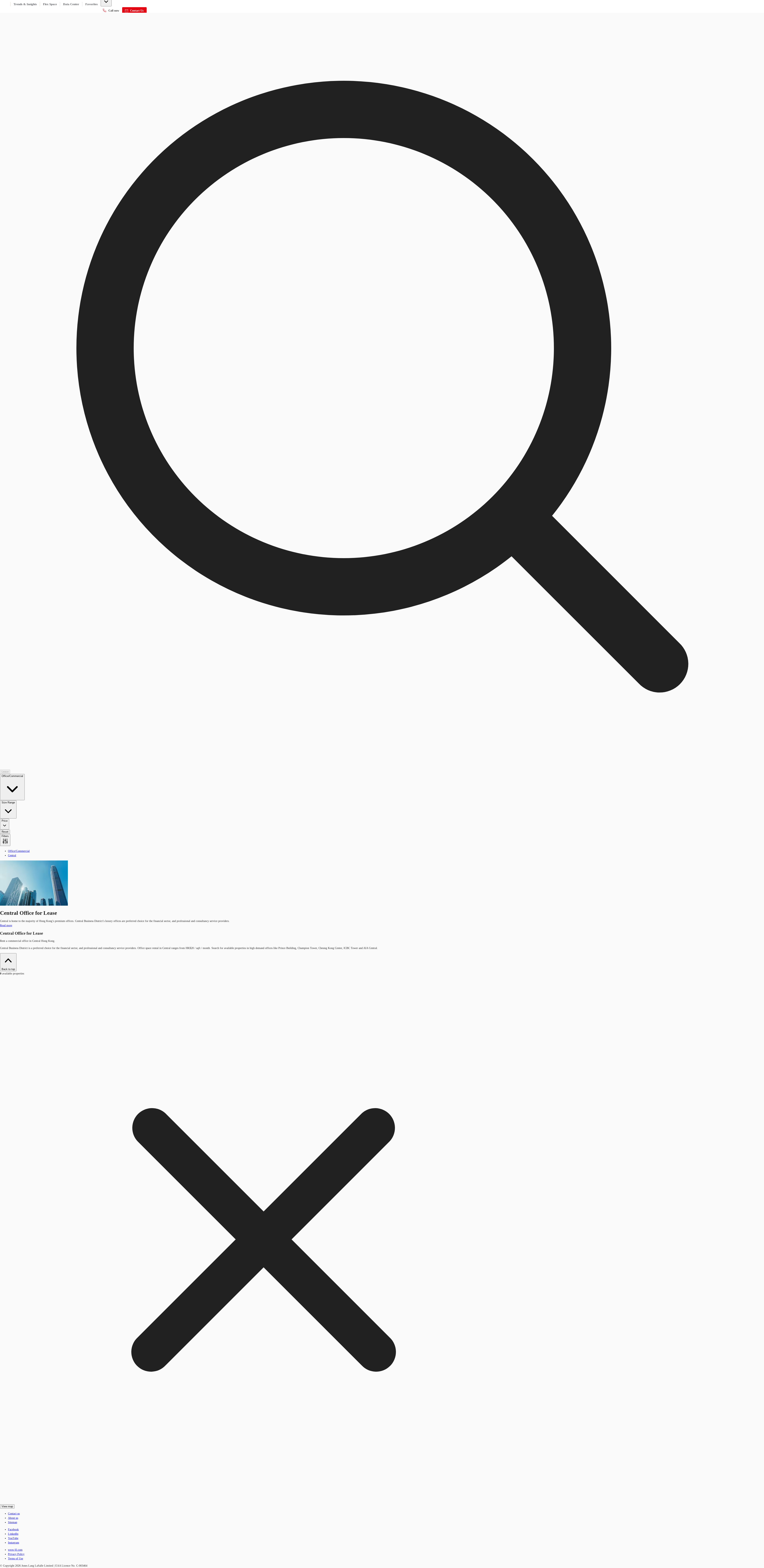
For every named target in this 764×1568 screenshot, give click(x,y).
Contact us (14, 1513)
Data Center (71, 4)
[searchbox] (382, 423)
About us (13, 1517)
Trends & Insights (25, 4)
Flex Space (50, 4)
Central (12, 855)
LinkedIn (13, 1533)
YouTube (13, 1538)
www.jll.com (15, 1549)
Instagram (13, 1542)
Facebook (13, 1529)
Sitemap (12, 1522)
